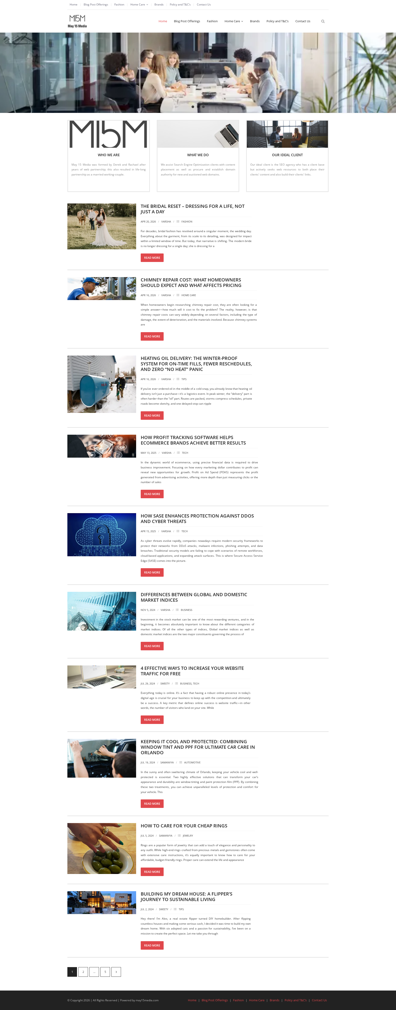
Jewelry (188, 835)
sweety (165, 683)
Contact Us (204, 4)
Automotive (192, 762)
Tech (185, 452)
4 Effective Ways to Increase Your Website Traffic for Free (192, 671)
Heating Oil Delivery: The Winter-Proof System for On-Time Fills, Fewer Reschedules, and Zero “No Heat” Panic (196, 363)
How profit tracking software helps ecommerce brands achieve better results (193, 440)
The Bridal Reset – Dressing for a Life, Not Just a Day (193, 209)
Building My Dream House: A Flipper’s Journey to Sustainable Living (186, 896)
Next (116, 972)
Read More (81, 184)
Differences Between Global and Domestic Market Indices (194, 597)
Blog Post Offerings (96, 4)
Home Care (137, 4)
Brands (159, 4)
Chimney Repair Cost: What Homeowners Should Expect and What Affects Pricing (191, 282)
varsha (166, 221)
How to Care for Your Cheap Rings (184, 826)
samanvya (167, 762)
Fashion (119, 4)
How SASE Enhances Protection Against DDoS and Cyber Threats (197, 518)
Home (73, 4)
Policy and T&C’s (180, 4)
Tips (184, 379)
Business (186, 610)
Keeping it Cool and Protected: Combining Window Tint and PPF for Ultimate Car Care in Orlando (198, 747)
